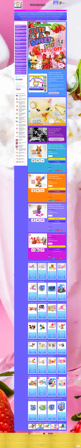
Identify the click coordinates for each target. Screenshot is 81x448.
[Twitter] (16, 79)
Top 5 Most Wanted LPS (55, 18)
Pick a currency (56, 2)
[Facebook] (18, 79)
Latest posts (21, 73)
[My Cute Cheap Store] (18, 5)
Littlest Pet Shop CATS (56, 16)
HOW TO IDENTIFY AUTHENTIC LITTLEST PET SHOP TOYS (33, 19)
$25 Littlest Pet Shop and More (44, 16)
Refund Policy (49, 435)
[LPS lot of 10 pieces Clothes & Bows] (33, 250)
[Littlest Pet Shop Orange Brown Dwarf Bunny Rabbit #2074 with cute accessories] (33, 160)
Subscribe (18, 89)
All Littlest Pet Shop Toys (23, 14)
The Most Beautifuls (54, 93)
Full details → (50, 167)
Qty (48, 154)
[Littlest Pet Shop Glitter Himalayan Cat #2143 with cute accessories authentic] (33, 220)
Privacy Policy (54, 435)
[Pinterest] (20, 79)
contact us (32, 435)
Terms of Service (43, 435)
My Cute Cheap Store (51, 150)
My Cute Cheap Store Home (24, 12)
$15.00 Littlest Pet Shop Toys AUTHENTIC (28, 16)
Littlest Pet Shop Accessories (42, 18)
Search (28, 435)
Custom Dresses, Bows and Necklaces (56, 139)
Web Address (37, 435)
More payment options (57, 163)
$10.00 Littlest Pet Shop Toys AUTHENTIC (55, 14)
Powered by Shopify (42, 445)
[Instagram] (22, 79)
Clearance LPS (49, 19)
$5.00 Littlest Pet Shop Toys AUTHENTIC (37, 14)
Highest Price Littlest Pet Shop (37, 12)
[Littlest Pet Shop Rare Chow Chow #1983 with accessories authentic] (33, 190)
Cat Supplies (56, 19)
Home (25, 435)
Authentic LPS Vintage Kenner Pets (28, 18)
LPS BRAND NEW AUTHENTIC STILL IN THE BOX (54, 12)
